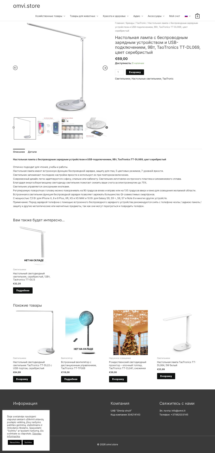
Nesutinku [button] (15, 442)
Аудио (136, 16)
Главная (119, 23)
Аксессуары (154, 16)
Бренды (130, 23)
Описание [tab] (19, 151)
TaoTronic (141, 23)
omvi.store (26, 5)
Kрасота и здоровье (114, 16)
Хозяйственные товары (48, 16)
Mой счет (174, 16)
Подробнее (22, 290)
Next (106, 127)
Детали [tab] (32, 151)
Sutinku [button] (28, 442)
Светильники (122, 78)
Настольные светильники (146, 78)
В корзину (135, 72)
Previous (13, 127)
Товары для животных (82, 16)
